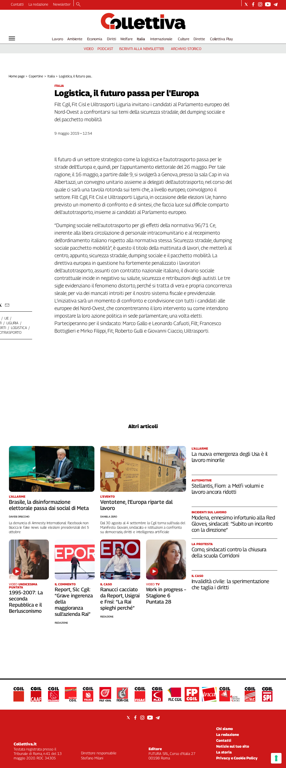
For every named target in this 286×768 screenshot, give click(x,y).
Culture (183, 39)
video (89, 48)
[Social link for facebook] (253, 4)
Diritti (111, 39)
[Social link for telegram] (275, 4)
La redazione (38, 4)
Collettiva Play (221, 39)
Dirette (199, 39)
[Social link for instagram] (260, 4)
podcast (105, 48)
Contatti (17, 4)
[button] (7, 305)
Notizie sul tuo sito (232, 746)
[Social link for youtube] (268, 4)
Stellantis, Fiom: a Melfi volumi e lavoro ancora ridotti (228, 489)
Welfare (126, 39)
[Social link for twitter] (246, 4)
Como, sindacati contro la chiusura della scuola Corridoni (229, 552)
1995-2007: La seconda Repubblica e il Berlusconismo (26, 602)
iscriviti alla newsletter (141, 48)
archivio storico (186, 48)
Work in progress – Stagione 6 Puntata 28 (166, 595)
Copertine (36, 76)
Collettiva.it (25, 743)
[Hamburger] (12, 38)
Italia (141, 39)
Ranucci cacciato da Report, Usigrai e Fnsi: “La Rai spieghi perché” (120, 598)
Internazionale (161, 39)
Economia (94, 39)
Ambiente (74, 39)
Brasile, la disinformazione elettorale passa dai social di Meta (49, 505)
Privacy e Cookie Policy (237, 758)
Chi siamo (224, 728)
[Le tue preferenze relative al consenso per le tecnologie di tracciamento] (276, 758)
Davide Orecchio (19, 516)
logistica (19, 327)
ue (6, 318)
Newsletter (62, 4)
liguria (12, 323)
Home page (17, 76)
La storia (224, 752)
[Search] (78, 4)
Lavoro (57, 39)
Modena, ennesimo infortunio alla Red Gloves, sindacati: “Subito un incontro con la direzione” (233, 523)
